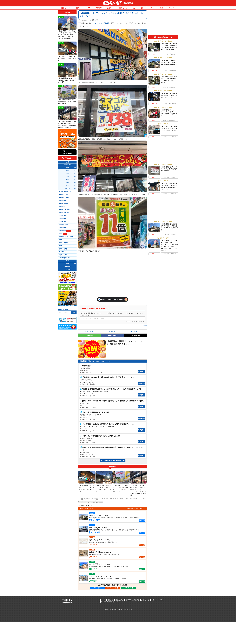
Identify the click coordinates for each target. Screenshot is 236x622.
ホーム (103, 600)
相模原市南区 (64, 231)
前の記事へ (90, 331)
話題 (142, 8)
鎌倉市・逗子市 (63, 249)
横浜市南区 (128, 3)
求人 (89, 8)
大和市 (63, 233)
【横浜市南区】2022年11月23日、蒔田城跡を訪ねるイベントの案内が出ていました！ (67, 101)
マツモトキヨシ (87, 502)
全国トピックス (65, 8)
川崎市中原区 (62, 221)
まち (134, 8)
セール (80, 502)
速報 (161, 8)
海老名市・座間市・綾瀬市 (66, 237)
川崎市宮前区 (62, 218)
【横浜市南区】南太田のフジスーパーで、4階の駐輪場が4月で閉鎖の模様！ (169, 169)
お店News (110, 8)
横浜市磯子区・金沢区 (65, 209)
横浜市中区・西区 (63, 194)
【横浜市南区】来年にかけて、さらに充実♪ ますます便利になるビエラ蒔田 (67, 80)
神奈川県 (95, 20)
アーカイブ (172, 8)
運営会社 (110, 600)
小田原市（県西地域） (65, 258)
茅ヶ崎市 (61, 252)
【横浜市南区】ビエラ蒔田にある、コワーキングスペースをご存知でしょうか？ (67, 58)
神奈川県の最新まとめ (65, 191)
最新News (79, 8)
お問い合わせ (145, 600)
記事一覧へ (112, 331)
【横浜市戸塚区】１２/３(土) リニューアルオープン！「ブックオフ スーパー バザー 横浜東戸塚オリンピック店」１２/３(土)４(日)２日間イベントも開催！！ (67, 34)
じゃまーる (93, 505)
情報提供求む (119, 600)
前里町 (94, 502)
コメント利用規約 (142, 325)
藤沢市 (60, 246)
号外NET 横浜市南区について (109, 602)
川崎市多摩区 (62, 215)
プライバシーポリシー (158, 600)
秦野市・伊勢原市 (63, 243)
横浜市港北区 (62, 200)
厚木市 (60, 240)
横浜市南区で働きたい (87, 361)
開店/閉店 (98, 8)
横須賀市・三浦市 (63, 225)
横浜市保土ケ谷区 (63, 203)
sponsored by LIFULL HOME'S (135, 508)
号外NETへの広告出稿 (132, 600)
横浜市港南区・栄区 (64, 212)
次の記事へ (134, 331)
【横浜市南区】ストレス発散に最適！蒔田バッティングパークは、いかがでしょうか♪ (169, 128)
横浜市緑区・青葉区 (64, 197)
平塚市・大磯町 (63, 255)
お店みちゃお (123, 8)
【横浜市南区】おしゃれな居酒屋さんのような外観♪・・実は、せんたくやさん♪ (169, 95)
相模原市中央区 (63, 227)
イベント (151, 8)
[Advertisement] (163, 22)
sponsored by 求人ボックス (103, 361)
